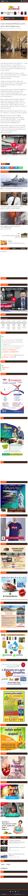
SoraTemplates (9, 894)
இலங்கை (3, 864)
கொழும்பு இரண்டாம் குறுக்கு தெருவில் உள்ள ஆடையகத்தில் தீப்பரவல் (10, 227)
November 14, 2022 (7, 357)
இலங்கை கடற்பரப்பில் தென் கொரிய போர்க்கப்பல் (11, 188)
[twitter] (23, 1)
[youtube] (25, 1)
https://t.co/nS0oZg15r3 (9, 350)
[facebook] (21, 1)
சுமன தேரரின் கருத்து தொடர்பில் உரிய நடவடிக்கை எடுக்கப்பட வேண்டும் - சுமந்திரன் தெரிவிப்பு (12, 207)
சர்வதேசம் (8, 864)
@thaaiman (5, 367)
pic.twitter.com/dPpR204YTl (10, 352)
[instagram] (26, 1)
